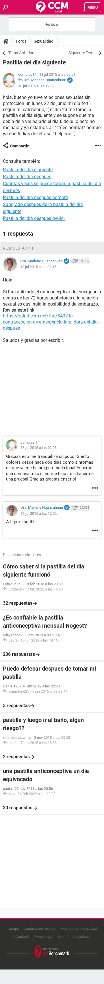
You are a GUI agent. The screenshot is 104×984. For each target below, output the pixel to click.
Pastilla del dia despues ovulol (34, 218)
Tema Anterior (21, 52)
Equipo (13, 928)
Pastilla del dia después (27, 176)
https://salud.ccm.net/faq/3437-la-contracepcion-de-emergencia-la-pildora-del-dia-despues (51, 322)
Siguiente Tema (82, 52)
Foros (21, 41)
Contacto (22, 936)
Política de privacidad (79, 928)
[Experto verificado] (70, 80)
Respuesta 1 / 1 (18, 248)
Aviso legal (44, 936)
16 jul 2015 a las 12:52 (36, 86)
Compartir (19, 146)
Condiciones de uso (39, 928)
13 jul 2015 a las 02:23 (39, 447)
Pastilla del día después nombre (35, 197)
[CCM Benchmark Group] (52, 952)
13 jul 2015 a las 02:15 (38, 267)
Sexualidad (43, 41)
